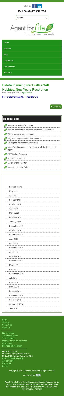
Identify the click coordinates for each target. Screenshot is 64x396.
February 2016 (15, 291)
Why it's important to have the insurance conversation (31, 129)
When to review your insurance (21, 134)
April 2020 (13, 208)
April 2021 (13, 195)
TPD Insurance (8, 338)
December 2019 (16, 226)
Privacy (5, 366)
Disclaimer (6, 363)
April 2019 (13, 243)
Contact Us (8, 60)
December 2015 (16, 295)
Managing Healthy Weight (19, 167)
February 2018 (15, 256)
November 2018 (16, 247)
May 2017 (13, 265)
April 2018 (13, 252)
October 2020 (15, 204)
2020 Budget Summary (17, 154)
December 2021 (16, 186)
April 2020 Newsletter (17, 158)
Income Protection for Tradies (20, 125)
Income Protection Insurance (14, 340)
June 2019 (13, 239)
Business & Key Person (12, 345)
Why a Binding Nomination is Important (24, 138)
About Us (8, 72)
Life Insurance (8, 333)
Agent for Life (27, 93)
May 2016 (13, 282)
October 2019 (15, 230)
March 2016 (14, 286)
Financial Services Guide (12, 358)
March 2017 (14, 269)
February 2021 (15, 199)
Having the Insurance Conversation (23, 142)
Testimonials (9, 66)
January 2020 (15, 221)
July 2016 (13, 278)
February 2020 (15, 217)
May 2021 (13, 191)
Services (7, 48)
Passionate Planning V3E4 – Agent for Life (20, 96)
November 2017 (16, 260)
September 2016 (16, 273)
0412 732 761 (37, 11)
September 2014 (16, 304)
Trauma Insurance (10, 335)
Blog (5, 54)
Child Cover (7, 343)
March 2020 (14, 212)
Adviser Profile (8, 360)
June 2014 (13, 308)
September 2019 (16, 234)
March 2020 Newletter (17, 162)
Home (6, 42)
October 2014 (15, 299)
